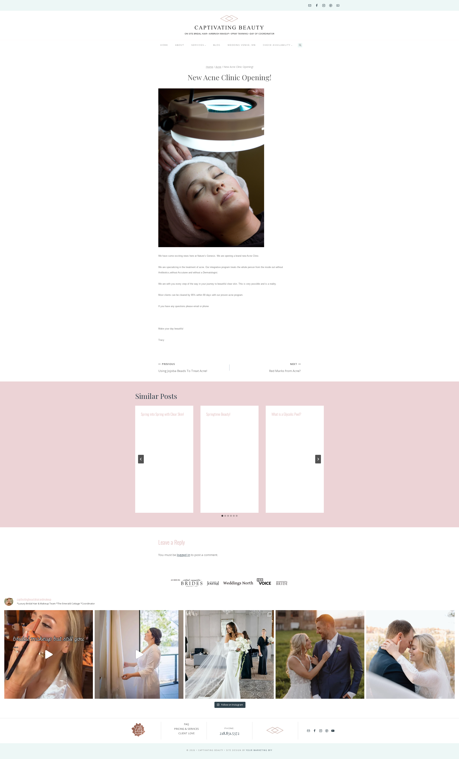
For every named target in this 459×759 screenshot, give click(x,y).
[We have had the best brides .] (139, 654)
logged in (183, 555)
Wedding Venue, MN (242, 45)
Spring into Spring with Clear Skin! (162, 414)
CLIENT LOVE (186, 733)
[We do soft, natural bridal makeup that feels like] (410, 654)
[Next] (318, 459)
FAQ (186, 724)
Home (164, 45)
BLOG (216, 45)
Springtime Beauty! (218, 414)
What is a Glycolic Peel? (286, 414)
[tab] (222, 516)
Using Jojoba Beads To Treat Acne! (182, 367)
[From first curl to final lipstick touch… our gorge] (320, 654)
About (179, 45)
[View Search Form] (300, 45)
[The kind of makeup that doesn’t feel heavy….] (48, 654)
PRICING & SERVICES (186, 728)
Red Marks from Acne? (285, 367)
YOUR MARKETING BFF (259, 750)
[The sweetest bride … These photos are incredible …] (229, 654)
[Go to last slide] (141, 459)
